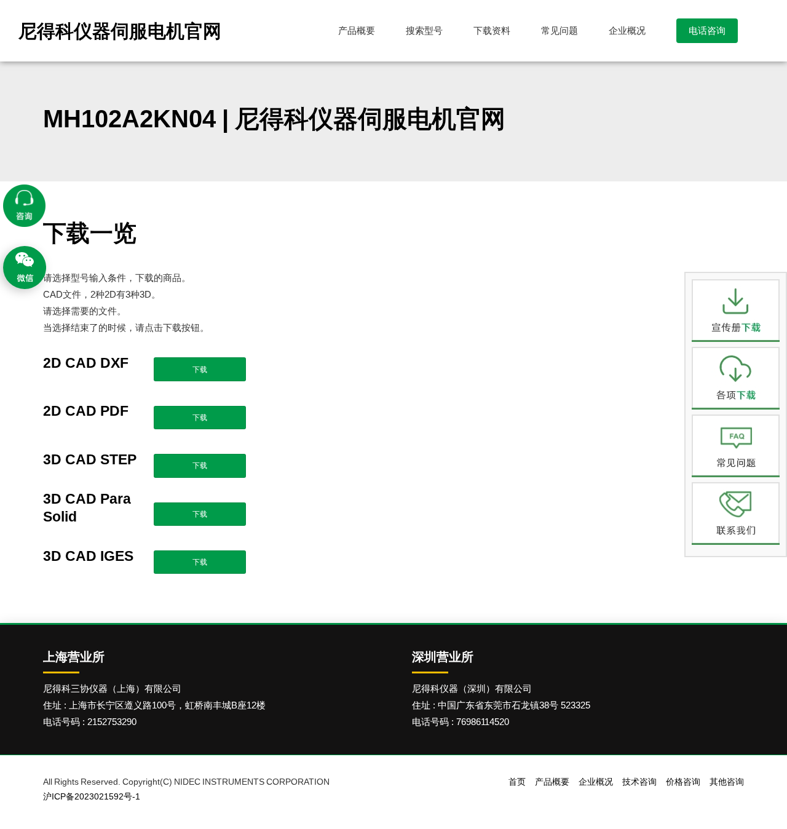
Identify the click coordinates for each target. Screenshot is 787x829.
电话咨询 (707, 30)
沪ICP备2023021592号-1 (91, 796)
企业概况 (627, 30)
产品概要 (356, 30)
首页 (517, 781)
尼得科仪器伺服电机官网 (119, 31)
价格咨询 (683, 781)
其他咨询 (727, 781)
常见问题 (559, 30)
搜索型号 (424, 30)
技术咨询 (639, 781)
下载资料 (491, 30)
